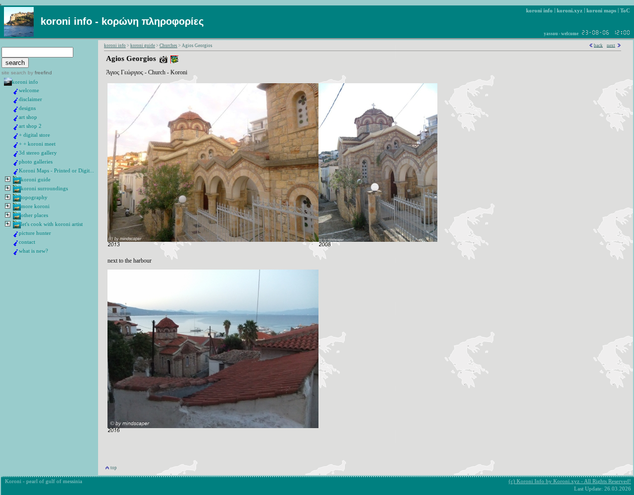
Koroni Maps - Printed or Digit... (56, 170)
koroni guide (36, 179)
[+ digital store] (16, 137)
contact (27, 242)
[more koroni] (17, 209)
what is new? (33, 251)
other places (34, 215)
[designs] (16, 110)
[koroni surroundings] (17, 191)
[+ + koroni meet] (16, 146)
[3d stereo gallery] (16, 155)
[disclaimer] (16, 102)
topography (34, 197)
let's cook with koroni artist (52, 224)
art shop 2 (30, 126)
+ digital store (34, 135)
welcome (29, 90)
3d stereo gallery (38, 153)
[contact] (16, 244)
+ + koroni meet (37, 144)
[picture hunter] (16, 235)
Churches (168, 45)
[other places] (17, 217)
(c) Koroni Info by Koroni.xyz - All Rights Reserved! (570, 481)
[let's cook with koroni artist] (17, 226)
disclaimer (30, 99)
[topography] (17, 200)
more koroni (35, 206)
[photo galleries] (16, 164)
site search (13, 72)
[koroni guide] (17, 182)
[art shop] (16, 119)
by (39, 72)
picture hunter (35, 233)
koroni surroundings (44, 188)
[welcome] (16, 93)
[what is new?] (16, 253)
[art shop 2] (16, 128)
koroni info (25, 82)
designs (27, 108)
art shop (28, 117)
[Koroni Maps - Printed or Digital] (16, 173)
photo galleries (36, 162)
